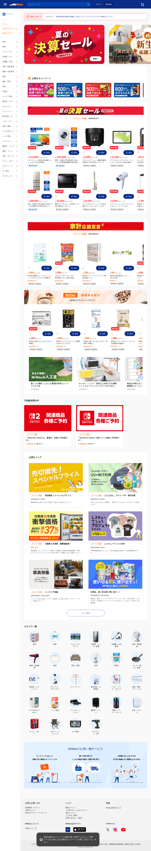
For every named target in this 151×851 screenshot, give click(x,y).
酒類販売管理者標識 (116, 846)
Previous (27, 44)
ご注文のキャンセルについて (76, 812)
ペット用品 (6, 142)
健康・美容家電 (8, 74)
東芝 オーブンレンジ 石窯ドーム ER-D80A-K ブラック (67, 206)
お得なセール (30, 812)
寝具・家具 (6, 84)
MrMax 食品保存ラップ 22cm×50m (118, 278)
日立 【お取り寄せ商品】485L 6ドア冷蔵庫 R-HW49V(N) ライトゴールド (40, 206)
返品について (70, 815)
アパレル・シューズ (9, 147)
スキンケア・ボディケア (10, 110)
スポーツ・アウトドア (10, 173)
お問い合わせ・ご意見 (73, 820)
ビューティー (7, 115)
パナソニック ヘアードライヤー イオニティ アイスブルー (121, 206)
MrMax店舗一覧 (112, 809)
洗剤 (4, 89)
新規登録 (109, 4)
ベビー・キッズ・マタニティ (10, 126)
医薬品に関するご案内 (132, 846)
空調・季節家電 (8, 69)
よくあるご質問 (71, 817)
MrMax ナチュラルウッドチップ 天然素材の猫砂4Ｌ (123, 345)
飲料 (4, 47)
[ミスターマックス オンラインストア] (16, 4)
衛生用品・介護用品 (9, 121)
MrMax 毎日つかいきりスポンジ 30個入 (41, 345)
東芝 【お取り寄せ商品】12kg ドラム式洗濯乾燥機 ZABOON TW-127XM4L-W (66, 162)
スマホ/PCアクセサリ (10, 136)
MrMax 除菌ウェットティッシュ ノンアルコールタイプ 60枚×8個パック (40, 278)
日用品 (4, 94)
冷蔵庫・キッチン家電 (10, 58)
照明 (4, 79)
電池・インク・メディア (10, 158)
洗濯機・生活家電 (9, 63)
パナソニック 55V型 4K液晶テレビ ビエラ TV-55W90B (40, 162)
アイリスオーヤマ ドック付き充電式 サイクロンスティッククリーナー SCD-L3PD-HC (94, 206)
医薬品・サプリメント (10, 105)
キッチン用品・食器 (9, 100)
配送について (70, 809)
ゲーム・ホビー (8, 168)
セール (4, 24)
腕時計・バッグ (8, 152)
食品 (4, 42)
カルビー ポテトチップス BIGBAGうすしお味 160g (64, 278)
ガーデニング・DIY (9, 184)
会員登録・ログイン (32, 810)
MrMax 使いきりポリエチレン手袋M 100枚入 (95, 345)
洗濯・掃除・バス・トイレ (10, 131)
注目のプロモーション (10, 29)
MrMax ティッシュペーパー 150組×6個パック (94, 278)
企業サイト (29, 830)
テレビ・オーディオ (9, 53)
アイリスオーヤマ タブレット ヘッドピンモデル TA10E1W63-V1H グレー (122, 162)
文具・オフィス (8, 163)
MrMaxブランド (8, 34)
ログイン (99, 4)
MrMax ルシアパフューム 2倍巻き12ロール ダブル (68, 345)
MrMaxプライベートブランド (36, 815)
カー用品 (5, 179)
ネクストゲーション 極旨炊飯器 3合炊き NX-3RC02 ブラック (94, 162)
